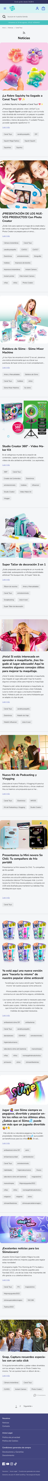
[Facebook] (3, 1463)
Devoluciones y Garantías (13, 1452)
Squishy (19, 147)
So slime (27, 388)
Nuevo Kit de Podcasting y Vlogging (19, 776)
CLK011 (24, 249)
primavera (7, 1062)
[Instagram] (11, 1463)
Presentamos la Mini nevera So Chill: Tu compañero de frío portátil (22, 858)
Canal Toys (8, 134)
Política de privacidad (11, 1437)
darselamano (8, 1036)
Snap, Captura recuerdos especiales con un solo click (24, 1358)
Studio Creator (9, 492)
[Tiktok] (15, 1463)
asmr (27, 1150)
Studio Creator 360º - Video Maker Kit (23, 448)
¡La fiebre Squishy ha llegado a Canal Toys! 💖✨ (22, 97)
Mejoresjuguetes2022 (27, 1183)
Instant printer (9, 276)
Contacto (6, 1426)
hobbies (7, 263)
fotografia (37, 256)
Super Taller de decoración (13, 606)
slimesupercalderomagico (31, 1203)
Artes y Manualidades (12, 374)
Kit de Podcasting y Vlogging (14, 807)
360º (5, 472)
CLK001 (7, 1389)
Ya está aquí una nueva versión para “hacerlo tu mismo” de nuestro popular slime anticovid (22, 974)
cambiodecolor (28, 1157)
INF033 (33, 801)
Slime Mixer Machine (11, 388)
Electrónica (8, 256)
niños (15, 283)
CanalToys (22, 1475)
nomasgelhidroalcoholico (32, 1055)
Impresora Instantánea (12, 269)
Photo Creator (28, 283)
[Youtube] (7, 1463)
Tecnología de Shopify (33, 1475)
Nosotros (6, 1418)
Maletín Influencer (10, 722)
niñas (6, 283)
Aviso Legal (7, 1433)
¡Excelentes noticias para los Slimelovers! (20, 1250)
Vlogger (7, 498)
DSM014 (22, 1036)
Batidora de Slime (31, 374)
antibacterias (29, 1022)
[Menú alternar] (4, 8)
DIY (36, 134)
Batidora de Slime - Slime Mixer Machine (23, 350)
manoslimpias (37, 1049)
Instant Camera (31, 269)
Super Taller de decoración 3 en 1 (24, 564)
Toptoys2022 (9, 1307)
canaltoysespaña (23, 134)
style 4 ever (23, 600)
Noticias (24, 38)
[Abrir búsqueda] (4, 16)
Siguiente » (28, 1406)
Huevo (38, 1170)
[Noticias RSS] (24, 32)
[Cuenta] (37, 7)
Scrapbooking (9, 600)
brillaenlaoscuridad (11, 1157)
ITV (18, 1287)
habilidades (8, 1170)
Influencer (35, 485)
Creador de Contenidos (12, 478)
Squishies (7, 147)
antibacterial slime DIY (12, 1022)
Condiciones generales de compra (16, 1447)
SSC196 (31, 1300)
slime (30, 381)
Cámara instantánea (11, 243)
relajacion (7, 1197)
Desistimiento (8, 1455)
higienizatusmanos (10, 1042)
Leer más (6, 127)
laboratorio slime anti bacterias (15, 1049)
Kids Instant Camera (27, 276)
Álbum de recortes (10, 586)
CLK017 (35, 249)
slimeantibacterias (32, 1062)
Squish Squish (30, 141)
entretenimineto (23, 256)
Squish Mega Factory (11, 141)
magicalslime (36, 1177)
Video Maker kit (25, 492)
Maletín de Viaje (23, 715)
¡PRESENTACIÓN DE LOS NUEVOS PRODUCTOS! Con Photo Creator (22, 217)
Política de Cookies (10, 1441)
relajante (19, 1197)
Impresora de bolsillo (22, 263)
